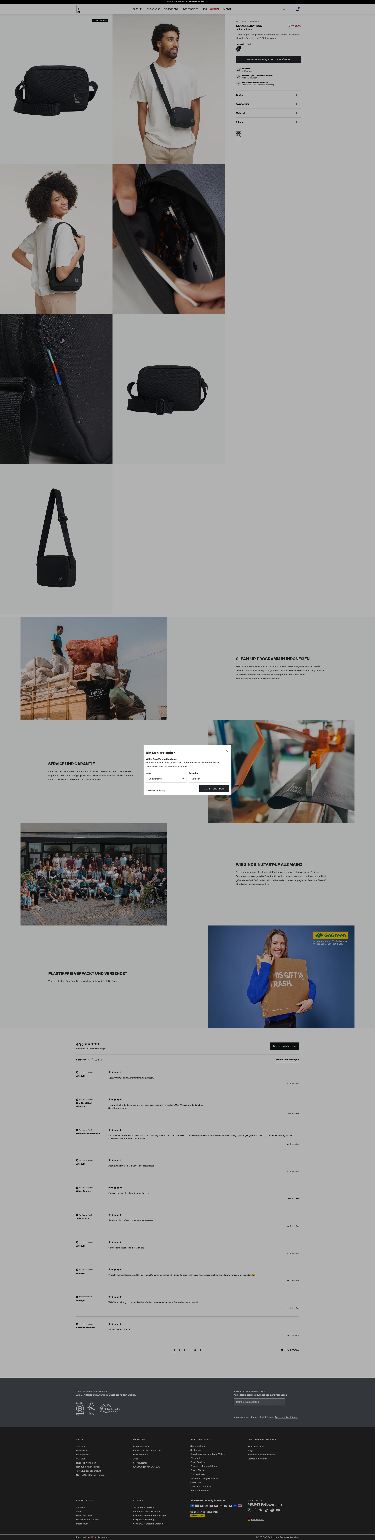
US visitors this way (156, 790)
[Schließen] (227, 751)
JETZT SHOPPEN (214, 788)
